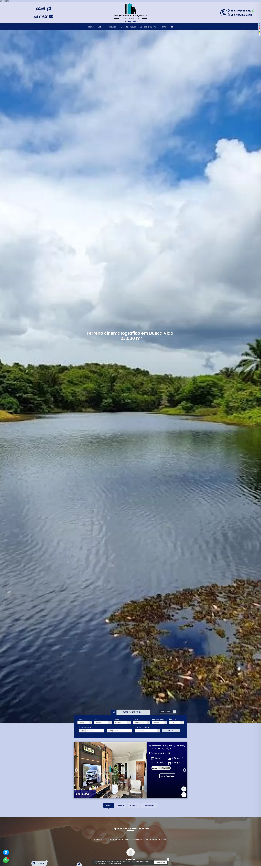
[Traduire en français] (259, 30)
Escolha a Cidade (121, 722)
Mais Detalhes (167, 776)
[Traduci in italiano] (259, 34)
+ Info (163, 26)
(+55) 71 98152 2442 (240, 15)
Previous (76, 770)
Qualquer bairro (140, 722)
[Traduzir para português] (259, 23)
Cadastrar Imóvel (148, 26)
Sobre (100, 26)
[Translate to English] (259, 25)
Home (91, 26)
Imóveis (112, 26)
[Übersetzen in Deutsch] (259, 32)
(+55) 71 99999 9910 (240, 10)
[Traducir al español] (259, 28)
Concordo (160, 862)
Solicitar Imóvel (128, 26)
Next (184, 770)
